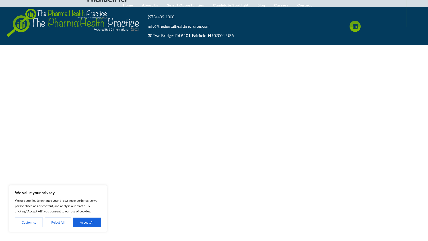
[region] (58, 208)
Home (128, 5)
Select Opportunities (185, 5)
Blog (261, 5)
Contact (304, 5)
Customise (29, 222)
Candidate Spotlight (231, 5)
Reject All (58, 222)
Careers (281, 5)
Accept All (87, 222)
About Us (150, 5)
